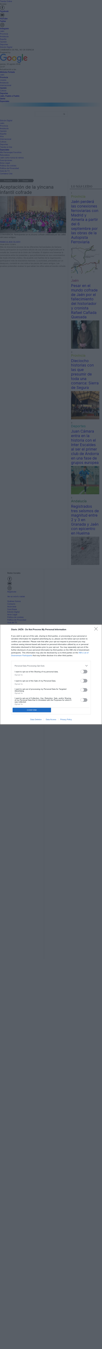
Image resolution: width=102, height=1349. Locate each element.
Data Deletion (36, 719)
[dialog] (51, 674)
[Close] (96, 629)
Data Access (51, 719)
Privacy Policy (66, 719)
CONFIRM (32, 710)
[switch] (83, 671)
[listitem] (51, 665)
